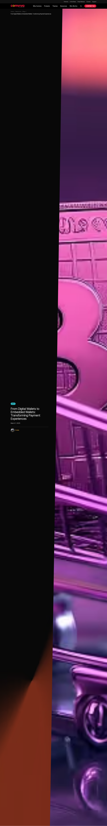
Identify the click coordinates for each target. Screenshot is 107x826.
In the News (73, 1)
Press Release (81, 1)
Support (94, 1)
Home (12, 11)
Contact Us (90, 6)
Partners (66, 1)
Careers (88, 1)
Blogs (24, 11)
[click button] (81, 6)
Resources (18, 11)
